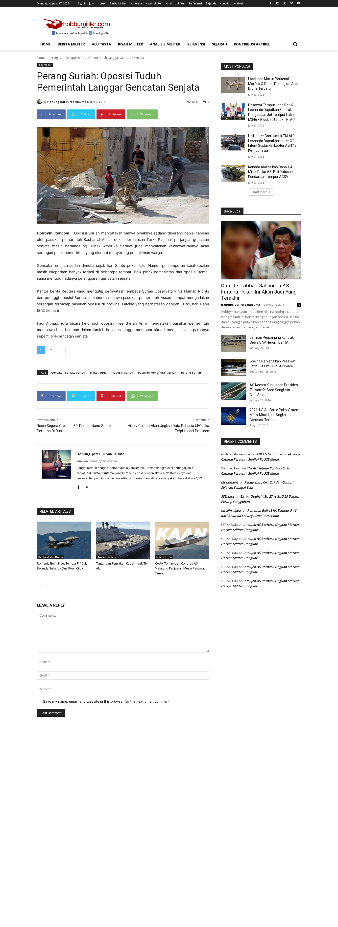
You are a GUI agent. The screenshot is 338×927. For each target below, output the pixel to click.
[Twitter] (285, 3)
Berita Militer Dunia (50, 557)
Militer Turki (164, 557)
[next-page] (48, 584)
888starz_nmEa (232, 496)
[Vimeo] (291, 3)
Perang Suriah (191, 372)
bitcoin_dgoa (231, 510)
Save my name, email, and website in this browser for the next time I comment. (106, 701)
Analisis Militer (106, 557)
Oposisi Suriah (123, 372)
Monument (229, 482)
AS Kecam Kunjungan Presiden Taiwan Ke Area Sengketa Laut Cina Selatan (274, 390)
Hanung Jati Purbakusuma (66, 102)
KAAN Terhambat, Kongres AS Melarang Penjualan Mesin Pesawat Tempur (180, 568)
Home (41, 58)
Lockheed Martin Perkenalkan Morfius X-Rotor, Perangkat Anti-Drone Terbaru (273, 83)
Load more (259, 192)
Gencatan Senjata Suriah (68, 372)
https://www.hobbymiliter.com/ (96, 461)
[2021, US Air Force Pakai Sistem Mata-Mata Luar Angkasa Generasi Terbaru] (233, 416)
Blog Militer (44, 64)
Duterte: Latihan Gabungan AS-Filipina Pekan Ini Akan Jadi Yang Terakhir (258, 292)
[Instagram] (278, 3)
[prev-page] (40, 584)
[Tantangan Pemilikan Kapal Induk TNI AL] (123, 540)
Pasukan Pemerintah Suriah (157, 372)
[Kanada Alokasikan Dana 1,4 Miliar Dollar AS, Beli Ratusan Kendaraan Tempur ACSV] (233, 173)
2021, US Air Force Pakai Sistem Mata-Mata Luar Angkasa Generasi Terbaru (274, 415)
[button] (295, 44)
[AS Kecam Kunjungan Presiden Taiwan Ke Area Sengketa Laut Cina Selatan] (233, 391)
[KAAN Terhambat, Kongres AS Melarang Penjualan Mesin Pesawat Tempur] (182, 540)
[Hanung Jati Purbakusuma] (40, 101)
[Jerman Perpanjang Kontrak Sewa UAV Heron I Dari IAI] (233, 343)
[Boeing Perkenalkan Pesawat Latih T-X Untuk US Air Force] (233, 367)
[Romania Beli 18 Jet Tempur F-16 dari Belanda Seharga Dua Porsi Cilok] (64, 540)
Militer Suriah (99, 372)
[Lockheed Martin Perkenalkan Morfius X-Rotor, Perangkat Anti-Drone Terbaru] (233, 85)
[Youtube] (298, 3)
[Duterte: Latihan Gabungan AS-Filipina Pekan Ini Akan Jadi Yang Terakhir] (261, 250)
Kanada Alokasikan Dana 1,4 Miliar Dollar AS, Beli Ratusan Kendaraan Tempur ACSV (270, 172)
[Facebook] (271, 3)
